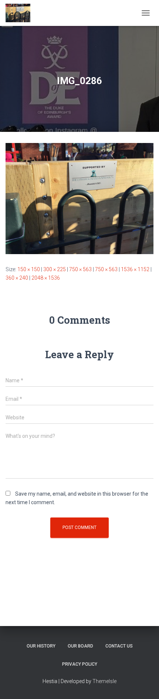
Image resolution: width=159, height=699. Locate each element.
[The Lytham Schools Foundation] (21, 13)
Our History (41, 646)
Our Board (80, 646)
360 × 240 (17, 278)
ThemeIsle (104, 681)
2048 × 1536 (45, 278)
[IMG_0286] (79, 198)
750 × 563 (80, 269)
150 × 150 (28, 269)
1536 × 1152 (135, 269)
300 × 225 (54, 269)
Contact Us (119, 646)
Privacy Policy (79, 664)
